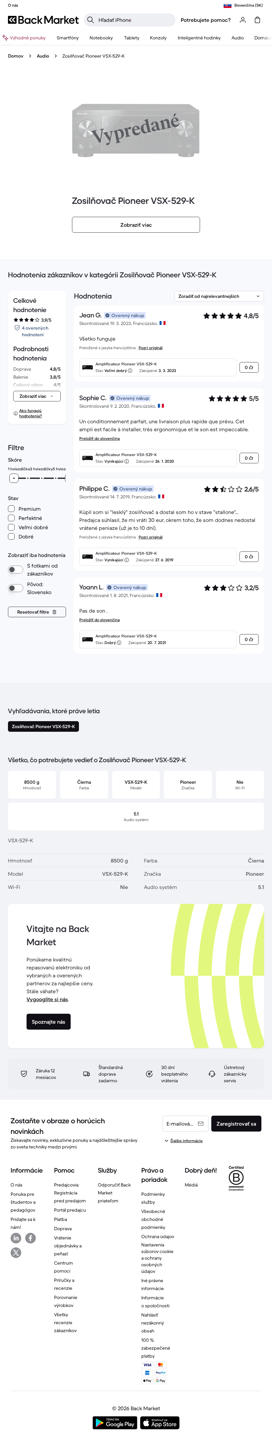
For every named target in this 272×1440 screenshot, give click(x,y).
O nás (17, 1185)
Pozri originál (151, 347)
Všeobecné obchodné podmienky (153, 1219)
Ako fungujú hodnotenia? (30, 413)
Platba (60, 1219)
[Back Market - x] (16, 1252)
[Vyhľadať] (90, 20)
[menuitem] (67, 37)
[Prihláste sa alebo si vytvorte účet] (242, 19)
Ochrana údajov (157, 1236)
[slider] (14, 478)
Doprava (63, 1228)
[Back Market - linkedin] (16, 1238)
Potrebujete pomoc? (206, 20)
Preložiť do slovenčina (99, 438)
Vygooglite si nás (47, 999)
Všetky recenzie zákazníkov (65, 1322)
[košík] (257, 19)
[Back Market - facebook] (30, 1238)
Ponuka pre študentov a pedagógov (23, 1202)
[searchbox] (135, 19)
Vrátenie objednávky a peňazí (68, 1246)
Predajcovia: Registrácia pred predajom (70, 1193)
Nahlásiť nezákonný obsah (152, 1323)
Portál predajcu (70, 1210)
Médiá (191, 1185)
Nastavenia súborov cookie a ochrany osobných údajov (157, 1258)
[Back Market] (43, 20)
